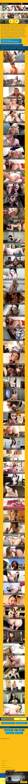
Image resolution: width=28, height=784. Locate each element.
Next (20, 719)
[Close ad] (26, 772)
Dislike (17, 21)
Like (11, 21)
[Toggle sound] (7, 772)
